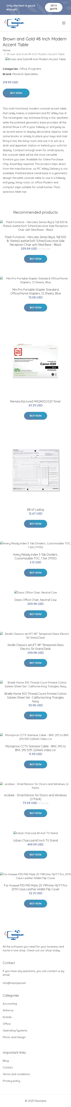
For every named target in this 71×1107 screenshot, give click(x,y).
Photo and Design (14, 1037)
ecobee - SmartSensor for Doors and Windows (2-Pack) (35, 797)
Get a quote (53, 7)
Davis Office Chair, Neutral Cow (36, 600)
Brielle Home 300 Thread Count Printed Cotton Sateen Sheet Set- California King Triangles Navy (36, 697)
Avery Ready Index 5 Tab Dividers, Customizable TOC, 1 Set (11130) (35, 556)
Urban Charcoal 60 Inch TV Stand (35, 840)
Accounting (10, 1003)
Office (23, 68)
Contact (8, 1067)
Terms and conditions (16, 1074)
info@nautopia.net (14, 983)
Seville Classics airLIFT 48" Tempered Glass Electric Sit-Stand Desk (35, 647)
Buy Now (16, 93)
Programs (34, 68)
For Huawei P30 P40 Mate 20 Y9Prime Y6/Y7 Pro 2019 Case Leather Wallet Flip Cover (35, 887)
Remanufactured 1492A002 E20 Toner (35, 401)
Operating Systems (15, 1030)
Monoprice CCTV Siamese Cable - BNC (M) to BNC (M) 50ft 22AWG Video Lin (35, 748)
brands (7, 1017)
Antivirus (8, 1010)
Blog (6, 1060)
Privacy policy (11, 1081)
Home (6, 50)
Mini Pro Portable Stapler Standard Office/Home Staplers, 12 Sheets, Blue (35, 291)
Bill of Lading (35, 509)
